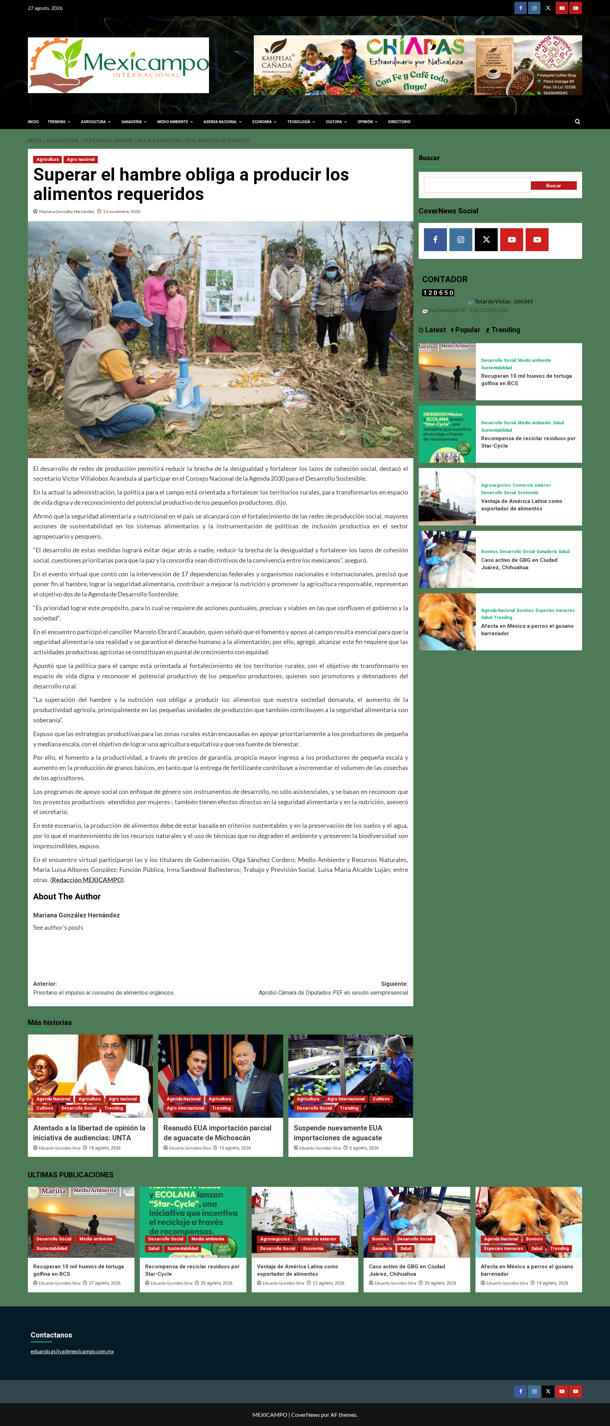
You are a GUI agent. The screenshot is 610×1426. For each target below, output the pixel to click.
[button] (577, 122)
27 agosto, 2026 (105, 1283)
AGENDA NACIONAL (220, 122)
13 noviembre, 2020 (121, 211)
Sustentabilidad (496, 367)
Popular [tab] (467, 330)
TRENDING (57, 122)
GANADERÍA (131, 122)
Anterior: (103, 988)
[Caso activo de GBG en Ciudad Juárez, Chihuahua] (447, 558)
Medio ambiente (534, 360)
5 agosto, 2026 (364, 1148)
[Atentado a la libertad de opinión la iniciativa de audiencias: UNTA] (90, 1076)
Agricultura (47, 159)
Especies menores (555, 610)
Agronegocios (496, 485)
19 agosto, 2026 (552, 1283)
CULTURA (334, 122)
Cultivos (44, 1108)
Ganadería (547, 551)
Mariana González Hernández (67, 211)
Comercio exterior (532, 485)
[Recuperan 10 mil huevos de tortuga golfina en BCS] (447, 371)
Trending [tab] (505, 330)
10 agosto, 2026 (235, 1148)
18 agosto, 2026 (105, 1148)
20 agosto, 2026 (440, 1283)
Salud (558, 422)
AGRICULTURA (93, 122)
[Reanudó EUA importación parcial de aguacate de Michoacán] (220, 1076)
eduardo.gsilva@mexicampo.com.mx (72, 1351)
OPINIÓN (365, 122)
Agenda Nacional (53, 1099)
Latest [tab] (435, 330)
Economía (528, 492)
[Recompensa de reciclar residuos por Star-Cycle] (447, 433)
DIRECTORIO (399, 122)
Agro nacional (81, 159)
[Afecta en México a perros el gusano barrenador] (447, 621)
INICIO (33, 122)
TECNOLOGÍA (298, 122)
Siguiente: (333, 988)
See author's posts (58, 927)
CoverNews (305, 1414)
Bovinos (489, 551)
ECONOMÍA (262, 122)
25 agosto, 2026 (217, 1283)
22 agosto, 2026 (329, 1283)
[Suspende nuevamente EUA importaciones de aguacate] (350, 1076)
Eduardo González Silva (59, 1148)
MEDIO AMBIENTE (172, 122)
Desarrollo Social (78, 1108)
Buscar (429, 158)
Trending (113, 1108)
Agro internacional (185, 1108)
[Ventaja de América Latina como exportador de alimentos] (447, 496)
